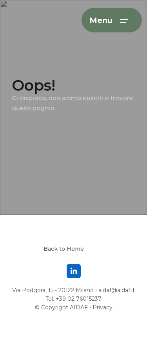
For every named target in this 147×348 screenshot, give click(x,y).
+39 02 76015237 (79, 298)
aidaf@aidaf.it (116, 290)
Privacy (103, 307)
